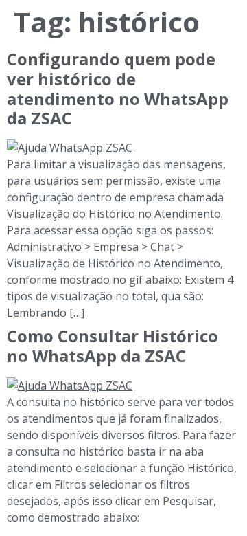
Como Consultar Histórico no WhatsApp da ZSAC (112, 345)
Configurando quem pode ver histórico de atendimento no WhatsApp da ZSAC (117, 88)
